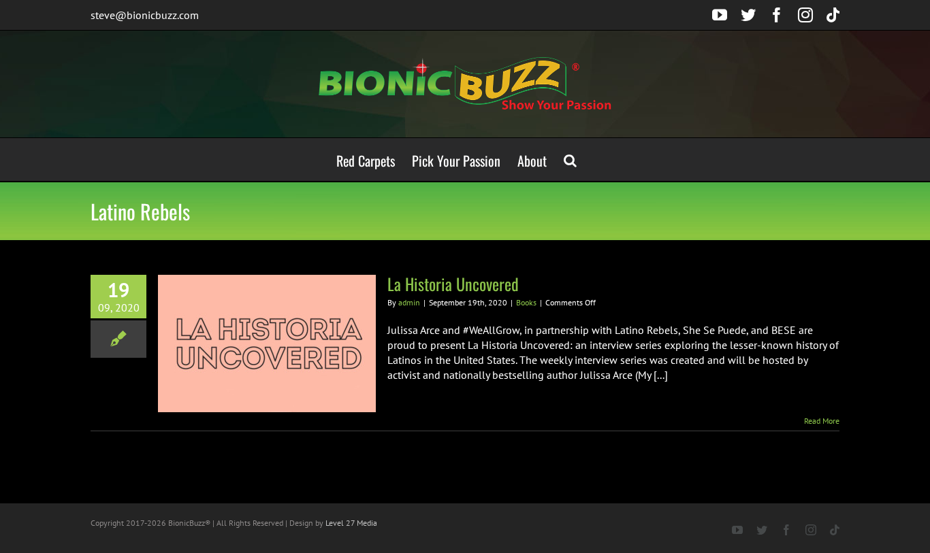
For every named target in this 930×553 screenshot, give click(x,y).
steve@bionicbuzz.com (145, 15)
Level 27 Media (351, 523)
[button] (570, 159)
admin (409, 302)
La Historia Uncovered (453, 283)
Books (526, 302)
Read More (821, 421)
